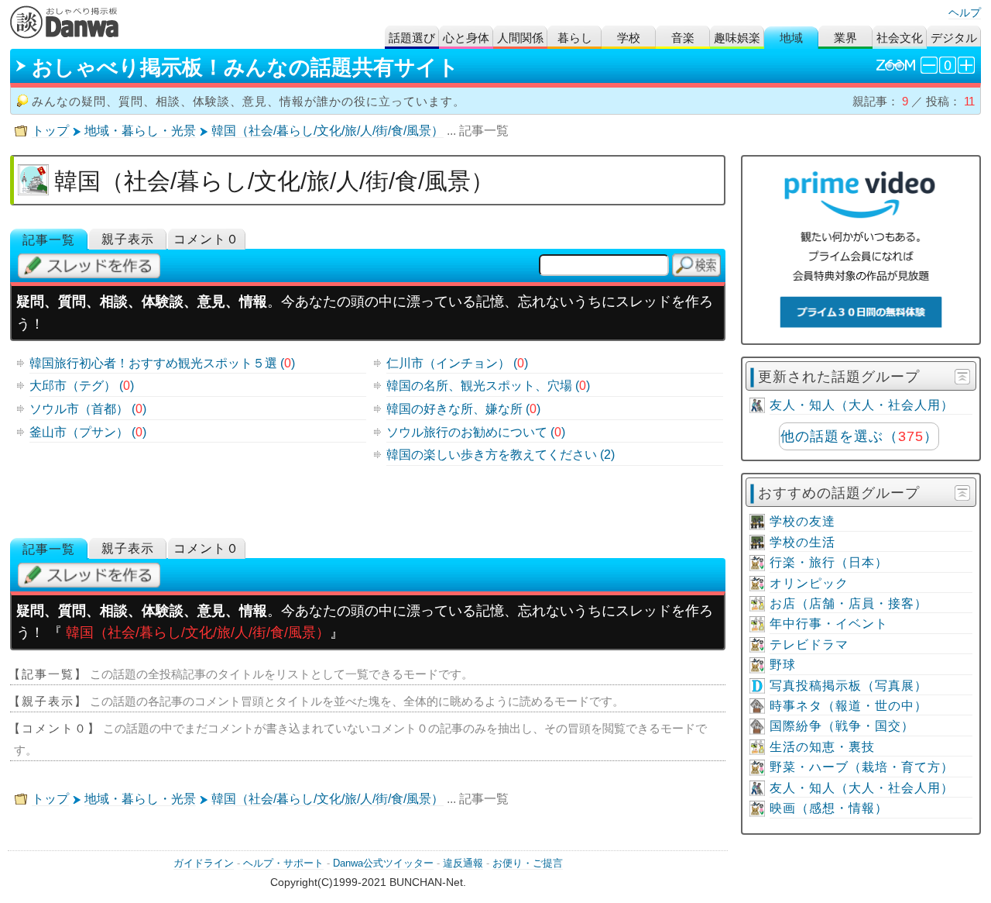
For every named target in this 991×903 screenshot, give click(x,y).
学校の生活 (802, 542)
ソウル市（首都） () (87, 408)
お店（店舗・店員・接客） (849, 603)
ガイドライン (203, 863)
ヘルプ (964, 12)
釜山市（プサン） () (87, 432)
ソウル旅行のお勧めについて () (475, 432)
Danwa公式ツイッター (383, 863)
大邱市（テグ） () (81, 385)
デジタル (954, 37)
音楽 (682, 37)
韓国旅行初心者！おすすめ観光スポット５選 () (162, 363)
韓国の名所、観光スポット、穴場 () (488, 385)
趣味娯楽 (737, 37)
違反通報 (463, 863)
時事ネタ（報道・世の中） (849, 705)
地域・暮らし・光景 (140, 130)
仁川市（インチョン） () (457, 363)
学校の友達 (802, 521)
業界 (845, 37)
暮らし (574, 37)
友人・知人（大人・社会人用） (862, 405)
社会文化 (899, 37)
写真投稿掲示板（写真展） (849, 685)
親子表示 (127, 239)
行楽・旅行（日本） (829, 562)
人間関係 (520, 37)
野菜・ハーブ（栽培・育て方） (862, 767)
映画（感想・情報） (829, 808)
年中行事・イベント (829, 623)
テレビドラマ (809, 644)
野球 (783, 664)
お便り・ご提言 (527, 863)
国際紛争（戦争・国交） (842, 725)
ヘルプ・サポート (283, 863)
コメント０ (206, 239)
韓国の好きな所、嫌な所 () (463, 408)
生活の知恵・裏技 (822, 746)
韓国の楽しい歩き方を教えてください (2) (500, 454)
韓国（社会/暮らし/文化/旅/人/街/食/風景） (327, 130)
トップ (50, 130)
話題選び (412, 37)
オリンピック (809, 583)
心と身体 (466, 37)
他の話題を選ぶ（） (859, 436)
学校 (628, 37)
